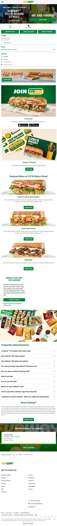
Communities (31, 483)
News (2, 489)
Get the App (28, 119)
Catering (6, 59)
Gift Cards (3, 477)
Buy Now (29, 169)
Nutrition (30, 475)
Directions (28, 27)
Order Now (7, 79)
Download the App (5, 480)
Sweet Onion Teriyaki (28, 228)
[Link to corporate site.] (7, 468)
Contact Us (4, 491)
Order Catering (47, 32)
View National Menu (6, 475)
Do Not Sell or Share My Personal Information (23, 514)
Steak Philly (28, 260)
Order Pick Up (10, 32)
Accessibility (16, 512)
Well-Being (31, 477)
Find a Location (28, 447)
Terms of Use (9, 512)
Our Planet (31, 480)
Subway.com (28, 419)
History (3, 486)
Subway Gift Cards (29, 162)
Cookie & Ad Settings (24, 512)
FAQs (36, 514)
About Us (3, 483)
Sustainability (31, 486)
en (31, 506)
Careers (30, 489)
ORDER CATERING (14, 300)
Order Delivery (28, 32)
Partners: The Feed (35, 500)
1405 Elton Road (8, 435)
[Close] (54, 519)
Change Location (14, 20)
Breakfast (6, 56)
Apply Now (42, 19)
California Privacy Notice (7, 514)
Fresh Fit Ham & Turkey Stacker (28, 197)
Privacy (2, 512)
